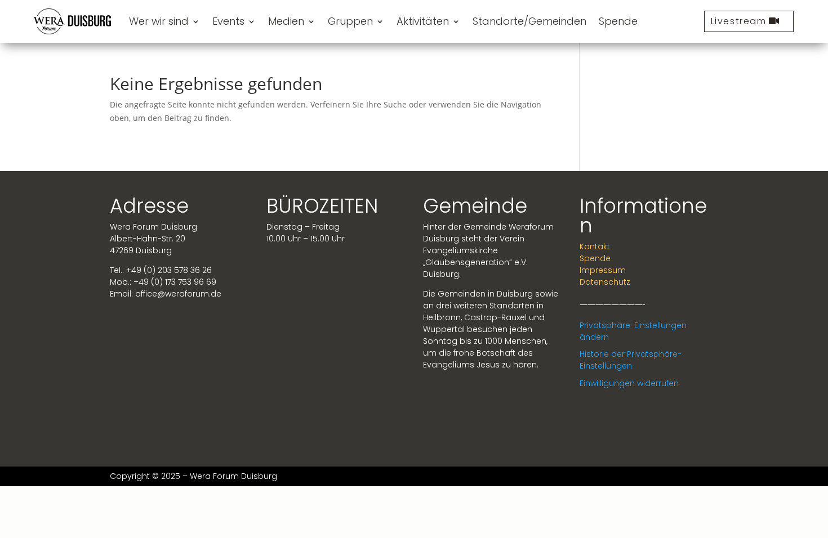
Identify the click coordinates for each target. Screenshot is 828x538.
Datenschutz (605, 282)
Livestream (739, 21)
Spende (618, 21)
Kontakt (595, 246)
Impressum (603, 270)
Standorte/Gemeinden (529, 21)
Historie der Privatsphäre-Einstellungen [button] (631, 359)
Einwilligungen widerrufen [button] (629, 383)
